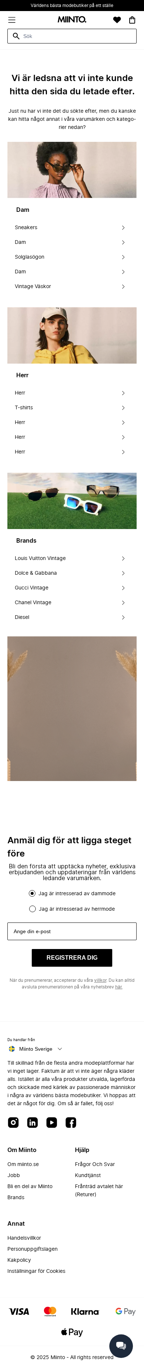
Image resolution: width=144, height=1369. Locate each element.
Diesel (22, 617)
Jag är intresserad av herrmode (77, 909)
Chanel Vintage (33, 602)
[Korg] (132, 20)
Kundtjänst (88, 1175)
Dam (20, 242)
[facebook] (71, 1123)
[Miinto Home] (72, 20)
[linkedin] (32, 1123)
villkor (100, 980)
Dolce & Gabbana (36, 573)
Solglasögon (29, 257)
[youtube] (52, 1123)
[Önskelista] (117, 20)
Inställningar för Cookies (36, 1271)
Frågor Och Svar (95, 1164)
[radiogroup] (72, 901)
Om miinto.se (23, 1164)
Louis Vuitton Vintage (40, 558)
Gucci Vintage (31, 588)
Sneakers (26, 227)
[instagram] (13, 1123)
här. (119, 987)
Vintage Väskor (33, 286)
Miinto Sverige (35, 1049)
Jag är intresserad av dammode (77, 893)
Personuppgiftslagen (32, 1249)
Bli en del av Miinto (29, 1186)
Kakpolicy (19, 1260)
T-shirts (24, 407)
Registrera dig (72, 958)
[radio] (32, 893)
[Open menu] (12, 20)
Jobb (13, 1175)
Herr (20, 393)
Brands (15, 1197)
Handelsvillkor (24, 1238)
